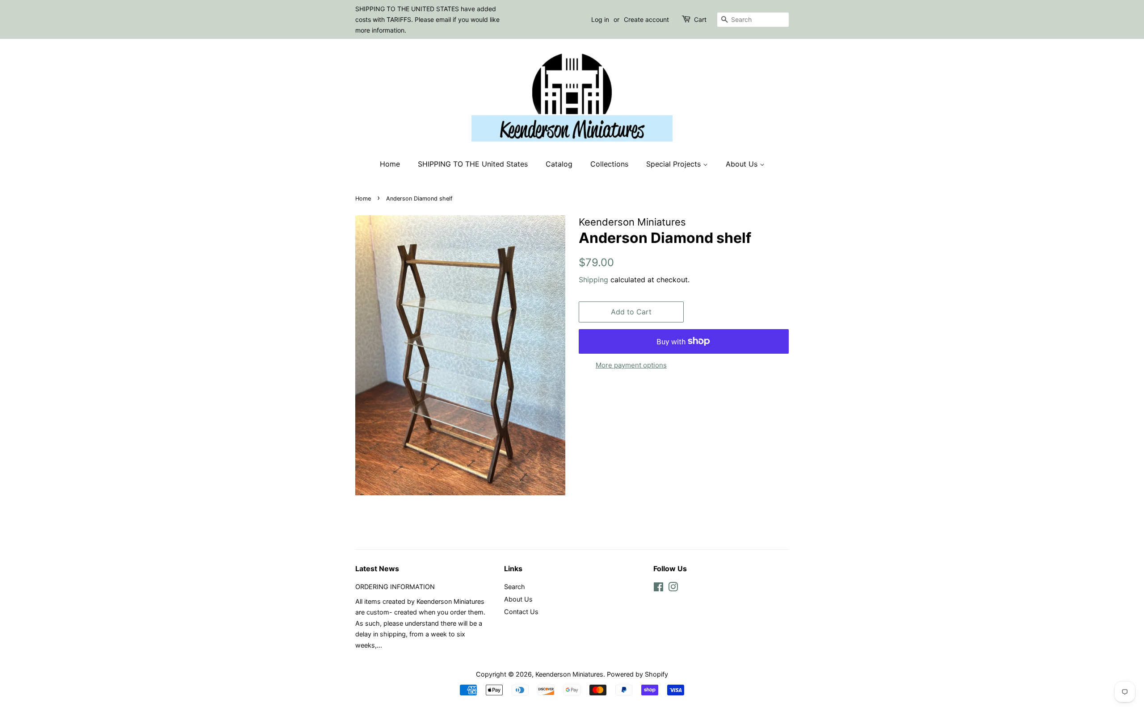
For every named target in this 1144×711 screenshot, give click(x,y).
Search (514, 586)
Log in (600, 19)
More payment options (631, 365)
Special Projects (674, 163)
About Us (743, 163)
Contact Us (521, 611)
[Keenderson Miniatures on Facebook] (658, 588)
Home (390, 163)
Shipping (593, 279)
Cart (700, 19)
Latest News (377, 568)
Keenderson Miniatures (569, 674)
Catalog (559, 163)
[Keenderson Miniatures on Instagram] (673, 588)
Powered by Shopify (637, 674)
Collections (609, 163)
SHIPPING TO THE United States (473, 163)
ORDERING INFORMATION (395, 586)
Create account (646, 19)
